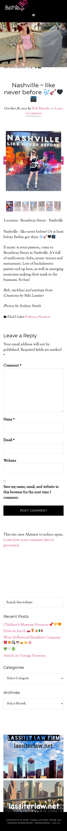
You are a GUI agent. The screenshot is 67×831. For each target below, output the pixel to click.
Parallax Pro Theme (43, 820)
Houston (44, 317)
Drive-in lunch (15, 631)
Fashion (30, 317)
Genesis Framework (20, 823)
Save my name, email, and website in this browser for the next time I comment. (31, 492)
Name (9, 419)
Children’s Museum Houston (26, 625)
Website (9, 461)
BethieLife (33, 5)
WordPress (42, 823)
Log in (56, 823)
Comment (12, 365)
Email (9, 440)
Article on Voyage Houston (24, 656)
